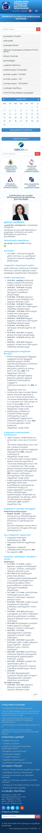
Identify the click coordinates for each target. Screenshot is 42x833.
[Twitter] (13, 808)
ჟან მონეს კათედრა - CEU (12, 79)
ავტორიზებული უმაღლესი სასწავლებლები (17, 763)
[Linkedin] (17, 808)
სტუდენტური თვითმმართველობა (14, 760)
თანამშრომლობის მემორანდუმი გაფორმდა (18, 708)
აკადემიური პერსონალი (12, 65)
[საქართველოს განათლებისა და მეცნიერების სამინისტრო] (10, 165)
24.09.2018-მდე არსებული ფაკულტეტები (18, 93)
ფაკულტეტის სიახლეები (12, 36)
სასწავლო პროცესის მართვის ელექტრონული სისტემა (21, 769)
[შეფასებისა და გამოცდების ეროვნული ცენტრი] (10, 182)
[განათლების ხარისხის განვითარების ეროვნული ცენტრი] (31, 165)
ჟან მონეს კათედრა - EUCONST (14, 74)
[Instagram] (8, 808)
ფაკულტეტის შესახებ (10, 45)
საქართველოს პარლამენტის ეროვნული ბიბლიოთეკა (21, 785)
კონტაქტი (24, 11)
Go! (37, 154)
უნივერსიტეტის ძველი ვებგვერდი (14, 788)
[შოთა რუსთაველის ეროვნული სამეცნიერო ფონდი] (31, 182)
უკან (35, 694)
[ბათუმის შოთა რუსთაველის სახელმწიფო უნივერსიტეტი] (6, 6)
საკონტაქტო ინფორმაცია (12, 88)
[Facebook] (3, 808)
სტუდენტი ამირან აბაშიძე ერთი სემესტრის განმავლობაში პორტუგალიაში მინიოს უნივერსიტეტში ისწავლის (20, 732)
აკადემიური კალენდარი (11, 743)
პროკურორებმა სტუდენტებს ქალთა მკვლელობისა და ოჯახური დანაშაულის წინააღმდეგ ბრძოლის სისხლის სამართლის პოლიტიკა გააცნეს (21, 713)
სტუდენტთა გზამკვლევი (11, 740)
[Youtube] (22, 808)
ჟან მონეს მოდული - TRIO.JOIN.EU (15, 83)
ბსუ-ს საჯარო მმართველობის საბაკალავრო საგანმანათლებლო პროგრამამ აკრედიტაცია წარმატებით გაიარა (17, 720)
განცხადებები (8, 41)
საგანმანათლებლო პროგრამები (15, 70)
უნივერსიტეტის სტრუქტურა (12, 754)
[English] (30, 11)
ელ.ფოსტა (15, 11)
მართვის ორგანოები (10, 56)
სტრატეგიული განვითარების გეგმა (14, 751)
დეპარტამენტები (9, 60)
